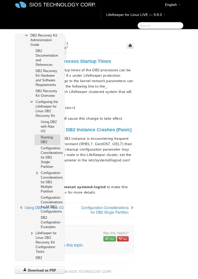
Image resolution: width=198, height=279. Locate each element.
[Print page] (130, 45)
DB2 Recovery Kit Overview (46, 93)
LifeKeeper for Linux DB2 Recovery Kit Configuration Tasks (46, 242)
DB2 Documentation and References (47, 58)
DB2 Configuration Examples (50, 222)
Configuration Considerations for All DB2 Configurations (50, 204)
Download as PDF (41, 270)
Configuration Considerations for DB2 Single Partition (50, 157)
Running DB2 (47, 139)
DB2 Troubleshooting (47, 260)
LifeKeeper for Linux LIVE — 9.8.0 (134, 15)
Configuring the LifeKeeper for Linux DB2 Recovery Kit (47, 109)
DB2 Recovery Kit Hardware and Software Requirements (46, 78)
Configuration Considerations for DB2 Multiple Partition (50, 182)
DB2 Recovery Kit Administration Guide (43, 40)
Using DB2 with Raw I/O (49, 126)
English (171, 5)
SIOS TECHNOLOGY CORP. (62, 4)
